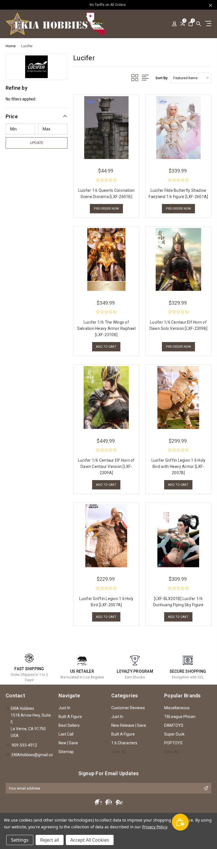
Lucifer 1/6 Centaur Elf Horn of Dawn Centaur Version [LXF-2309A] (106, 466)
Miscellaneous (177, 708)
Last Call (65, 734)
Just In (64, 708)
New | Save (68, 743)
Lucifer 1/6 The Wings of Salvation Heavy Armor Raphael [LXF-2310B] (106, 328)
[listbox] (190, 77)
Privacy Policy (154, 826)
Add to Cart (106, 347)
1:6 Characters (124, 743)
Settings (20, 840)
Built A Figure (70, 716)
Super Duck (174, 734)
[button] (37, 116)
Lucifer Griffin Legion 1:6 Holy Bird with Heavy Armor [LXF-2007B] (178, 466)
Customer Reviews (128, 708)
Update (36, 143)
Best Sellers (69, 725)
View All (118, 751)
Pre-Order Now (106, 208)
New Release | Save (128, 725)
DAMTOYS (173, 725)
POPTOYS (173, 743)
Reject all (49, 840)
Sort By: (161, 78)
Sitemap (66, 751)
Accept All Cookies (89, 840)
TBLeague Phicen (180, 716)
